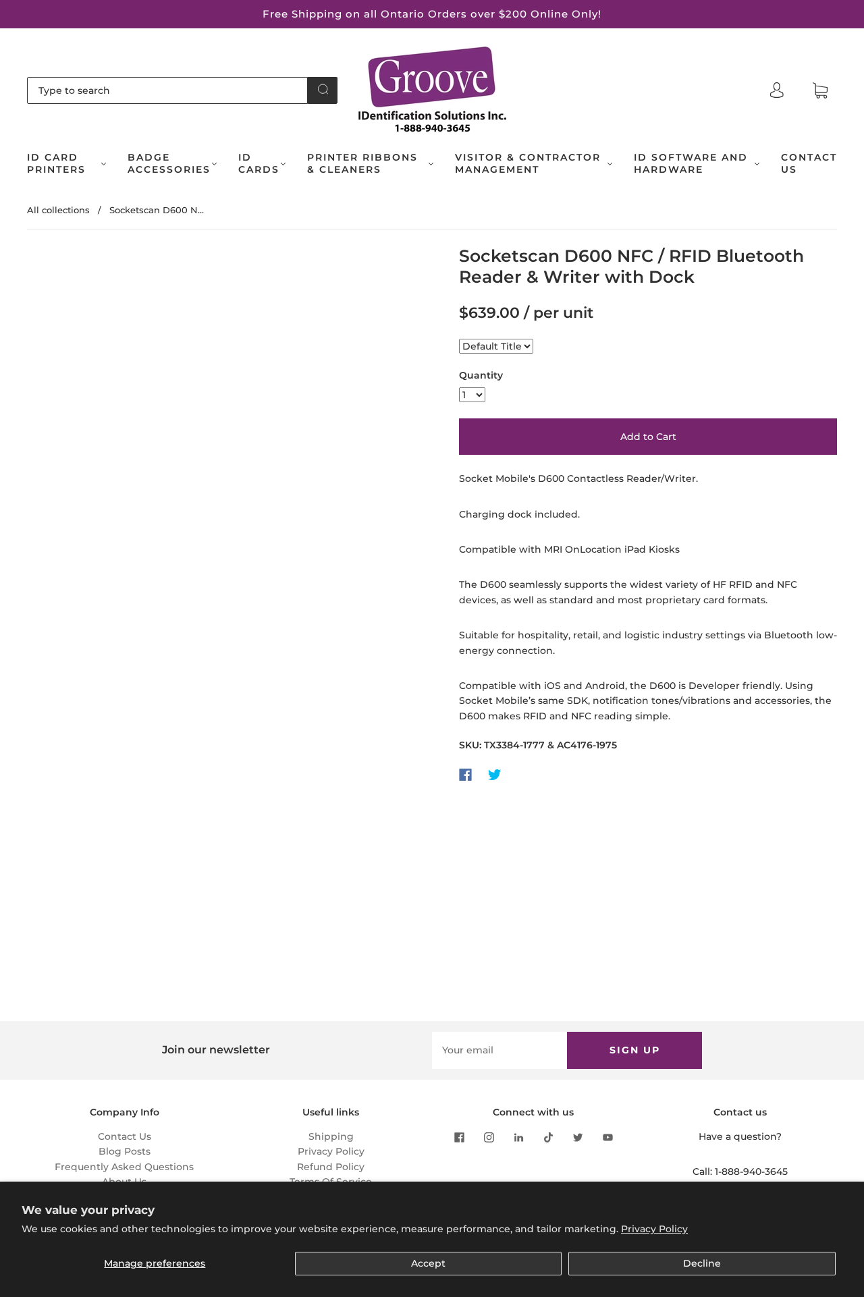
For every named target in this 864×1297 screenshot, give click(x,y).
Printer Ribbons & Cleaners (362, 163)
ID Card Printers (56, 163)
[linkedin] (518, 1137)
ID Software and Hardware (691, 163)
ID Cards (258, 163)
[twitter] (578, 1137)
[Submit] (323, 89)
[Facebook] (465, 775)
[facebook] (459, 1137)
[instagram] (489, 1137)
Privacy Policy (654, 1229)
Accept (428, 1263)
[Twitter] (495, 775)
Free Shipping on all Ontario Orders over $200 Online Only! (432, 13)
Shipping (331, 1136)
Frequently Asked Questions (124, 1167)
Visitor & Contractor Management (528, 163)
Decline (702, 1263)
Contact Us (809, 163)
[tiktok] (548, 1137)
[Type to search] (167, 90)
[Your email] (499, 1050)
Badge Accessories (169, 163)
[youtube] (607, 1137)
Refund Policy (330, 1167)
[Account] (777, 90)
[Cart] (820, 91)
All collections (58, 209)
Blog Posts (125, 1151)
